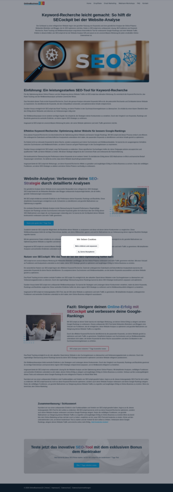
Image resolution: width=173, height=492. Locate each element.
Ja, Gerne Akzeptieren (86, 252)
